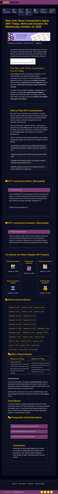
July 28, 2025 (13, 349)
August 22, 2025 (39, 337)
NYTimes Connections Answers (17, 231)
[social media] (41, 492)
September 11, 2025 (15, 328)
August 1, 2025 (24, 345)
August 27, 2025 (27, 337)
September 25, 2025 (15, 320)
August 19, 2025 (26, 341)
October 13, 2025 (26, 311)
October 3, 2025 (39, 311)
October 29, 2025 (14, 307)
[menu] (56, 2)
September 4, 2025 (42, 332)
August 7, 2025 (13, 345)
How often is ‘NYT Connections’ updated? (23, 436)
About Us (14, 483)
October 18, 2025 (39, 307)
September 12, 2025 (29, 324)
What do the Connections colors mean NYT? (24, 431)
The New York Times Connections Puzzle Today (22, 62)
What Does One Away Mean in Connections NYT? (25, 426)
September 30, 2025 (15, 316)
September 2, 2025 (14, 337)
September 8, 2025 (14, 332)
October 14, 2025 (14, 311)
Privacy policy (22, 483)
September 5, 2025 (28, 332)
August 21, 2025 (14, 341)
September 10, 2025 (29, 328)
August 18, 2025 (38, 341)
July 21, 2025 (23, 349)
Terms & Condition (40, 483)
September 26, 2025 (29, 316)
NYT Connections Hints (15, 190)
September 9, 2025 (43, 328)
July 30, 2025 (35, 345)
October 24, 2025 (26, 307)
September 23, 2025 (29, 320)
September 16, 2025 (15, 324)
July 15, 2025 (33, 349)
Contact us (30, 483)
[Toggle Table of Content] (32, 60)
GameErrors (9, 492)
